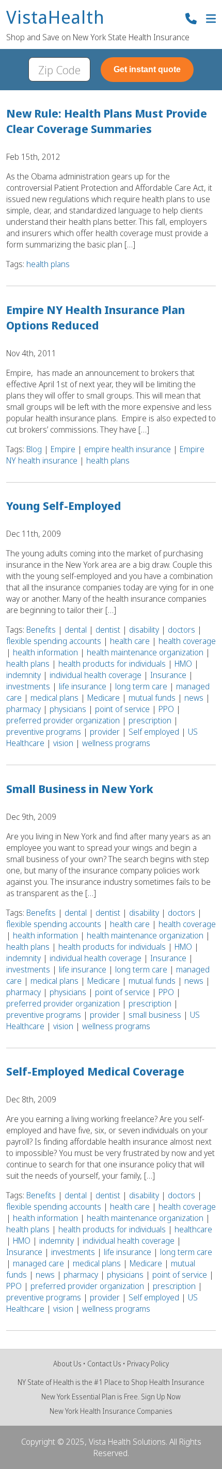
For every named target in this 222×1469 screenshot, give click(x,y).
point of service (122, 709)
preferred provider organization (63, 720)
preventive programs (43, 731)
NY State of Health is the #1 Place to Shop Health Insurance (111, 1382)
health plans (48, 264)
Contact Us (104, 1363)
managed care (38, 1263)
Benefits (41, 629)
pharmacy (23, 709)
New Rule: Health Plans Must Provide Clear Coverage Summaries (106, 120)
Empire (63, 449)
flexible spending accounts (53, 641)
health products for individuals (112, 663)
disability (144, 629)
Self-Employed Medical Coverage (95, 1071)
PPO (166, 709)
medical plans (54, 697)
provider (105, 731)
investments (28, 686)
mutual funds (152, 697)
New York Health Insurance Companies (111, 1411)
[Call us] (191, 20)
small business (155, 1014)
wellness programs (116, 743)
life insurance (82, 686)
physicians (68, 709)
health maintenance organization (145, 652)
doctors (181, 629)
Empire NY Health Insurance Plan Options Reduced (95, 317)
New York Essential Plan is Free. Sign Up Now (111, 1396)
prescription (150, 720)
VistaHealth (55, 18)
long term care (141, 686)
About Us (67, 1363)
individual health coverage (95, 675)
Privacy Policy (148, 1363)
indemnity (23, 675)
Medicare (103, 697)
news (193, 697)
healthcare (193, 1229)
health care (130, 641)
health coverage (187, 641)
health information (45, 652)
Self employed (154, 731)
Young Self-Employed (63, 505)
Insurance (168, 675)
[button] (211, 20)
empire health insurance (127, 449)
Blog (34, 449)
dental (76, 629)
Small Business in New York (79, 788)
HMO (183, 663)
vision (63, 743)
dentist (108, 629)
